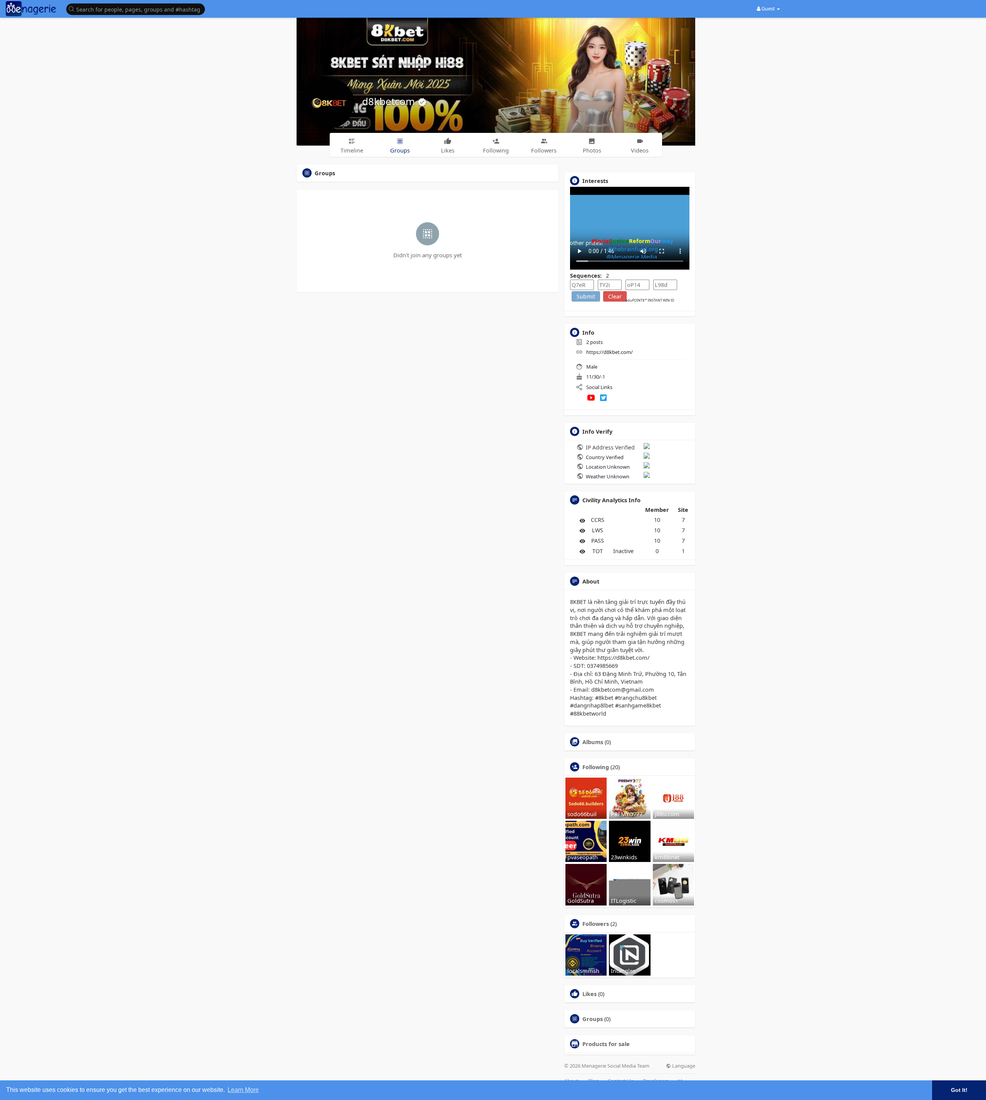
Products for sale (606, 1044)
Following (595, 767)
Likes (589, 994)
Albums (592, 742)
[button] (137, 8)
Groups (592, 1019)
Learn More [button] (243, 1090)
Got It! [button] (959, 1090)
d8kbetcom (390, 101)
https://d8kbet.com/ (609, 352)
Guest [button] (768, 8)
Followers (595, 924)
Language (683, 1065)
